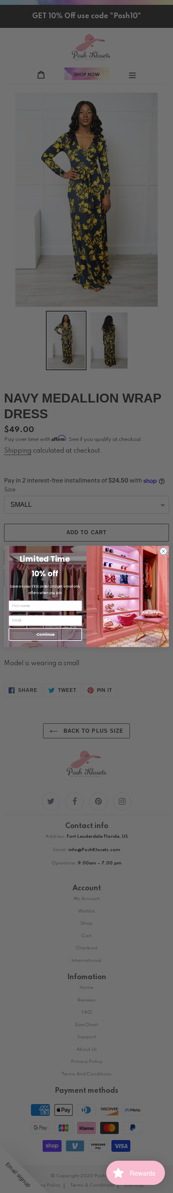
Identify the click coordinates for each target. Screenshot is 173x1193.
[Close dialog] (163, 551)
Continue (45, 634)
